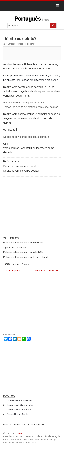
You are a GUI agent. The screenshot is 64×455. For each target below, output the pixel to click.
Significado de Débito (14, 247)
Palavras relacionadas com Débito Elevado (26, 257)
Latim (17, 264)
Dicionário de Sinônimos (19, 409)
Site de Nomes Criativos (19, 414)
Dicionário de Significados (20, 405)
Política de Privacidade (34, 424)
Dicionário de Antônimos (19, 400)
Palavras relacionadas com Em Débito (23, 242)
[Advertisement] (32, 53)
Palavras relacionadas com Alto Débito (24, 252)
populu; (19, 433)
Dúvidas (11, 44)
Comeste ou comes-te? (47, 270)
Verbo (26, 264)
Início (5, 424)
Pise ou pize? (11, 270)
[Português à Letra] (32, 18)
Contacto (16, 424)
